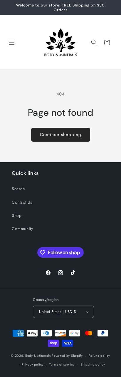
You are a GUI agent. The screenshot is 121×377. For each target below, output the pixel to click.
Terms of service (62, 364)
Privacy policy (32, 364)
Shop (16, 215)
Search (18, 189)
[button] (11, 42)
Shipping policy (92, 364)
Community (22, 229)
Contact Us (22, 202)
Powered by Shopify (67, 355)
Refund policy (99, 355)
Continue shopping (60, 134)
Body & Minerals (38, 355)
